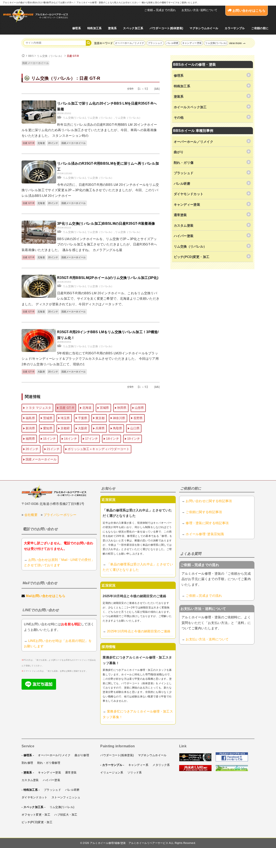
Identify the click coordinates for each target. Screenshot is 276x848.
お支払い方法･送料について (200, 10)
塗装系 (112, 28)
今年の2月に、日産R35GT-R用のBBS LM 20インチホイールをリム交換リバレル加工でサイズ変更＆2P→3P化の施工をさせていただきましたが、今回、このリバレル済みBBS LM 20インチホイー (90, 190)
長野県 (138, 418)
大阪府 (41, 371)
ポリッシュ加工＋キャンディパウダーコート (98, 449)
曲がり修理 (82, 755)
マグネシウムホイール (204, 28)
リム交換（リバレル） (50, 55)
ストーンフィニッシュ (66, 797)
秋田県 (122, 407)
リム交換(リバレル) (216, 43)
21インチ (53, 449)
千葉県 (82, 418)
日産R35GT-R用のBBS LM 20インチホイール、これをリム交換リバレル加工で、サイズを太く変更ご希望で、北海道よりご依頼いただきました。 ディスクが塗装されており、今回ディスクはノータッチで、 (90, 298)
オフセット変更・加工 (36, 814)
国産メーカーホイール (35, 63)
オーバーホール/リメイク (54, 755)
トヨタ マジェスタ (38, 407)
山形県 (139, 407)
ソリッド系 (134, 772)
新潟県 (30, 428)
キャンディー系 (138, 765)
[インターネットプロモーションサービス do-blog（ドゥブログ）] (232, 770)
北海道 (41, 143)
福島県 (30, 418)
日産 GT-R (73, 55)
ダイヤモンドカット (34, 797)
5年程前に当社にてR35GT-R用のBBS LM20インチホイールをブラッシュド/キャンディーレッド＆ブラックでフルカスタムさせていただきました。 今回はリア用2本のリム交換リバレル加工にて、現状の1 (90, 358)
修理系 (76, 28)
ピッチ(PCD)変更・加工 (37, 822)
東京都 (100, 418)
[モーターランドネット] (195, 770)
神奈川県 (119, 418)
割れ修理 (27, 762)
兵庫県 (100, 428)
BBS (31, 55)
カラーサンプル (235, 28)
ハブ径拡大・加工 (65, 814)
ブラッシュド (155, 43)
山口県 (135, 428)
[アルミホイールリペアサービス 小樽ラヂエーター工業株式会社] (35, 14)
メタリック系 (161, 765)
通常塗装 (71, 772)
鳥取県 (117, 428)
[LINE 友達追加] (39, 688)
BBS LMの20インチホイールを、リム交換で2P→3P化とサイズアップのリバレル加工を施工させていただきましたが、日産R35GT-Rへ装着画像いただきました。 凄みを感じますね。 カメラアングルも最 (89, 244)
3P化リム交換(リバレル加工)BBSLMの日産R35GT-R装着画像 (106, 223)
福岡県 (30, 438)
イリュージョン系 (111, 772)
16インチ (70, 438)
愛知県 (47, 428)
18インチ (112, 438)
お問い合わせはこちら (248, 10)
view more (235, 43)
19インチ (133, 438)
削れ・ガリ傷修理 (48, 762)
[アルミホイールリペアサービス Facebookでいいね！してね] (232, 760)
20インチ (53, 143)
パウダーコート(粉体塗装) (166, 28)
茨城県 (47, 418)
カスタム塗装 (30, 780)
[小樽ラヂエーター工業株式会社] (54, 492)
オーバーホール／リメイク (129, 43)
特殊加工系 (94, 28)
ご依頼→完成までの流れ (160, 10)
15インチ (49, 438)
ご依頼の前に (259, 28)
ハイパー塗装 (51, 780)
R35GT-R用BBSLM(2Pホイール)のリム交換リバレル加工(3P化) (107, 278)
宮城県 (104, 407)
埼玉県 (65, 418)
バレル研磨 (172, 43)
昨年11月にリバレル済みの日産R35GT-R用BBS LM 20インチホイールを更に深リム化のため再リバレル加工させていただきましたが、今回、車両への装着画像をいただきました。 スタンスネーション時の (89, 130)
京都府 (65, 428)
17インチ (91, 438)
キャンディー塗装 (192, 43)
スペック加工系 (133, 28)
